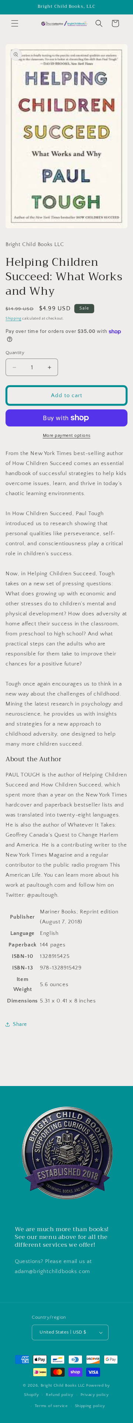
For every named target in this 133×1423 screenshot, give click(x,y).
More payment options (67, 435)
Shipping (13, 319)
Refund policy (60, 1395)
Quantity (15, 352)
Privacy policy (95, 1395)
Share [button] (20, 1024)
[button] (15, 23)
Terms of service (51, 1406)
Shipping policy (90, 1406)
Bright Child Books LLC (63, 1385)
